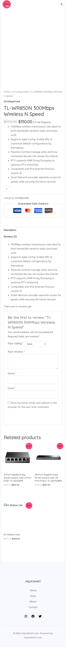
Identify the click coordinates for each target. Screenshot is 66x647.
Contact (33, 607)
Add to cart (26, 189)
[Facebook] (33, 616)
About (33, 601)
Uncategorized (20, 91)
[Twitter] (40, 616)
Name (12, 373)
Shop (33, 595)
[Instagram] (25, 616)
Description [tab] (10, 230)
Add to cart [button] (17, 492)
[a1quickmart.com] (31, 6)
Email (11, 388)
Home (7, 91)
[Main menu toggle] (7, 6)
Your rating (15, 343)
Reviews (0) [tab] (10, 236)
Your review (16, 351)
